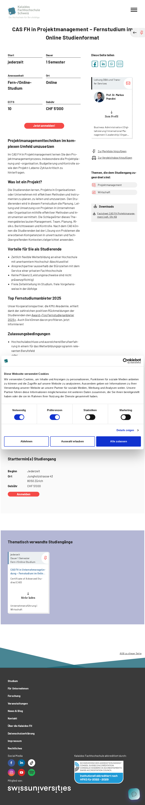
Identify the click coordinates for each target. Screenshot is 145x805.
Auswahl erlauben (72, 441)
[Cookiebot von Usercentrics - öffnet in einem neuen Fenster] (125, 361)
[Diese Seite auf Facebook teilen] (94, 64)
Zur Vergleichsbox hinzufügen (115, 157)
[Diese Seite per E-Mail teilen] (119, 64)
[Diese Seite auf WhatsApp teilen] (111, 64)
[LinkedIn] (21, 763)
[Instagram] (11, 772)
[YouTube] (21, 772)
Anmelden (23, 494)
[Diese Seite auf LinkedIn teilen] (103, 64)
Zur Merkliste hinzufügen (112, 151)
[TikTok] (31, 763)
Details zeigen (125, 430)
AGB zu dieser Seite (130, 653)
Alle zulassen (118, 441)
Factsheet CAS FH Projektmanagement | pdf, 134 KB (116, 215)
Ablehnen (27, 441)
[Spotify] (31, 772)
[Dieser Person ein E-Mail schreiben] (128, 83)
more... (111, 107)
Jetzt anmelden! (44, 125)
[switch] (55, 417)
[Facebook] (11, 763)
